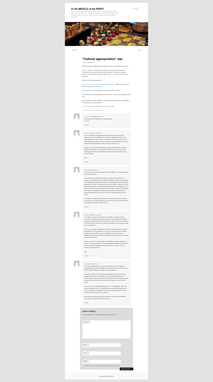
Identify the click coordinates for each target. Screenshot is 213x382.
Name (85, 344)
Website (85, 361)
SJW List (86, 121)
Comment (86, 322)
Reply (87, 125)
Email (85, 353)
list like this (90, 90)
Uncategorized (96, 106)
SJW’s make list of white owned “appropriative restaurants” (98, 84)
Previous (74, 50)
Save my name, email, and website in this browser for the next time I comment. (101, 365)
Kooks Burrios (98, 86)
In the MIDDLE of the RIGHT (87, 8)
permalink (112, 106)
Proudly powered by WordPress (106, 376)
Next (140, 50)
